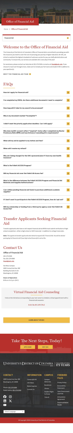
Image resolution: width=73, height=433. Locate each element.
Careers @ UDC (32, 379)
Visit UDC (45, 347)
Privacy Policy (61, 383)
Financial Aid (8, 38)
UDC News (30, 383)
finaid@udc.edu (57, 64)
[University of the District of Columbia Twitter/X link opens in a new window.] (10, 401)
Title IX (46, 397)
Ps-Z (43, 305)
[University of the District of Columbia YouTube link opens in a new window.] (4, 405)
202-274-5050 (16, 390)
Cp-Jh (34, 305)
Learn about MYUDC (36, 320)
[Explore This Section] (68, 38)
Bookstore (47, 385)
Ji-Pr (39, 305)
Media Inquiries (32, 386)
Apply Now (27, 347)
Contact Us (31, 389)
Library (46, 388)
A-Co (30, 305)
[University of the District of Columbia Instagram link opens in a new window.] (10, 397)
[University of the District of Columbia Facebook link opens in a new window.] (4, 397)
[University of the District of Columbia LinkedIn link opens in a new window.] (4, 401)
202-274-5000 (12, 388)
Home (6, 29)
